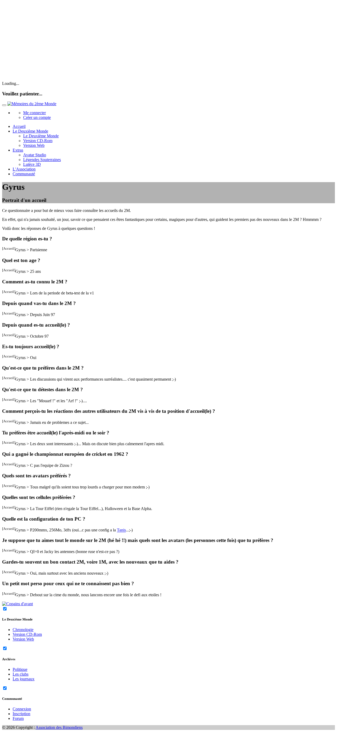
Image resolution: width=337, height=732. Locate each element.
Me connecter (34, 112)
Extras (18, 150)
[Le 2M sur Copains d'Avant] (17, 604)
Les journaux (23, 679)
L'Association (24, 169)
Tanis (121, 530)
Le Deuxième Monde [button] (30, 131)
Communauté (24, 174)
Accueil (19, 126)
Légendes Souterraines (42, 159)
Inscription (21, 713)
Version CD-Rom (37, 140)
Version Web (33, 145)
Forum (18, 718)
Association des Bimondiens (59, 727)
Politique (20, 669)
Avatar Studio (34, 155)
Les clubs (20, 674)
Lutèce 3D (32, 164)
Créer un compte (37, 117)
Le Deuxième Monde (41, 136)
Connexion (22, 709)
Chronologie (23, 629)
